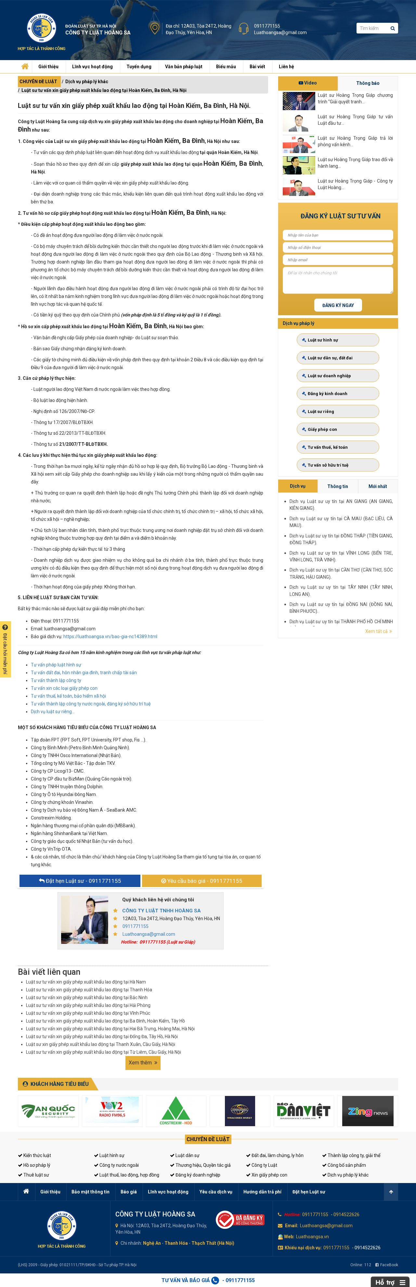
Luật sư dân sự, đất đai (330, 357)
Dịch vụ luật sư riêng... (53, 711)
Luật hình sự (111, 1155)
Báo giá (129, 1191)
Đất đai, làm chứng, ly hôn (277, 1155)
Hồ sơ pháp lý (36, 1165)
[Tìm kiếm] (392, 28)
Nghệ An (152, 1243)
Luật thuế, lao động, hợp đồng (128, 1175)
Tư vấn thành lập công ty (56, 680)
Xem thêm (141, 1063)
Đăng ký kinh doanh (327, 393)
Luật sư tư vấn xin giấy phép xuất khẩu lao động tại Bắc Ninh (87, 997)
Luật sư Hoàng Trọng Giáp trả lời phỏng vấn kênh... (355, 141)
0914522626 (346, 1214)
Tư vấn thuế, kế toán (328, 447)
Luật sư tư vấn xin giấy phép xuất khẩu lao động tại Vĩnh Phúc (88, 1013)
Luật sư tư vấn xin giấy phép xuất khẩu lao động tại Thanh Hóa (89, 989)
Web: (289, 1236)
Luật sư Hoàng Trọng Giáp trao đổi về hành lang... (355, 163)
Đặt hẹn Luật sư (308, 1191)
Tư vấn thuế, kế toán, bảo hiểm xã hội (68, 696)
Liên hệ (286, 66)
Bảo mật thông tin (91, 1191)
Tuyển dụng (138, 66)
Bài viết (257, 66)
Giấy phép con (322, 429)
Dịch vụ (298, 486)
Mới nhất (378, 486)
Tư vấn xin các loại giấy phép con (64, 688)
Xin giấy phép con (269, 1175)
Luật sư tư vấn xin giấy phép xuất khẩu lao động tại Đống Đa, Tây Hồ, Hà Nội (102, 1036)
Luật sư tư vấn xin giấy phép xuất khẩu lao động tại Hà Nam (86, 982)
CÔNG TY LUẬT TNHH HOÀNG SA (161, 911)
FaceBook (389, 1265)
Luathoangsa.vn (312, 1236)
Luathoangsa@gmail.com (280, 32)
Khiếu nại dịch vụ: (303, 1247)
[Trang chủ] (24, 65)
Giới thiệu (48, 66)
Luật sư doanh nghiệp (329, 375)
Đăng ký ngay (338, 305)
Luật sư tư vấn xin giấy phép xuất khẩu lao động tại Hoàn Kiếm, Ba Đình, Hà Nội (104, 90)
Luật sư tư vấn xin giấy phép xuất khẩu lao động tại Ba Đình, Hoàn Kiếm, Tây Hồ (105, 1020)
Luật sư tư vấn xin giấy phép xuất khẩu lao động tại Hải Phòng (88, 1005)
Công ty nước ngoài (118, 1165)
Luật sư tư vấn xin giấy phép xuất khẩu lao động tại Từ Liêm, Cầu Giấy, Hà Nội (103, 1052)
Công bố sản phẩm (346, 1165)
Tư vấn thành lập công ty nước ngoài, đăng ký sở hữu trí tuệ (90, 703)
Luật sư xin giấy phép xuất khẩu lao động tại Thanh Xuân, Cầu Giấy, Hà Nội (100, 1044)
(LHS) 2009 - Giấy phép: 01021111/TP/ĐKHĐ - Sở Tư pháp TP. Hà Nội (77, 1265)
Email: (291, 1225)
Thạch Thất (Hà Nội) (212, 1243)
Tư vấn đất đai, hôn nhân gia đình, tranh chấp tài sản (84, 672)
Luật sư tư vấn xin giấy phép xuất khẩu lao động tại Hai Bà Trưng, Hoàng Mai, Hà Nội (110, 1028)
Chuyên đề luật (208, 1139)
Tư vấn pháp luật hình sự (56, 664)
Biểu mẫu (226, 66)
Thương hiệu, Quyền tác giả (203, 1165)
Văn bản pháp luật (183, 66)
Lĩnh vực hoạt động (92, 66)
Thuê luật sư (35, 1175)
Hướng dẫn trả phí (262, 1191)
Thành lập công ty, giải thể (353, 1155)
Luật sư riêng (321, 411)
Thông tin (337, 486)
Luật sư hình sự (323, 340)
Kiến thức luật (36, 1155)
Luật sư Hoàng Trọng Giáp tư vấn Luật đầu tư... (355, 120)
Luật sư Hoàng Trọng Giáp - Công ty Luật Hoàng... (355, 184)
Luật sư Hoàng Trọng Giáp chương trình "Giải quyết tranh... (355, 98)
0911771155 (267, 26)
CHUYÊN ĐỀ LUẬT (38, 81)
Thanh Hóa (176, 1243)
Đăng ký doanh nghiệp (197, 1175)
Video (310, 82)
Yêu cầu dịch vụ (216, 1191)
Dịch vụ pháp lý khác (86, 81)
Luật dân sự (187, 1155)
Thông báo (368, 83)
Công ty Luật (264, 1165)
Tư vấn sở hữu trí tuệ (328, 465)
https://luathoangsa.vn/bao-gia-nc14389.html (110, 636)
